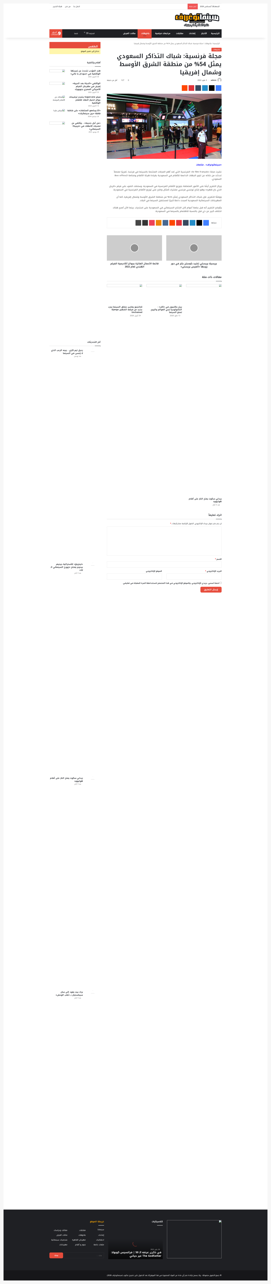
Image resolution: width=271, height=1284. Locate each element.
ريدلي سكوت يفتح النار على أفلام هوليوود (205, 500)
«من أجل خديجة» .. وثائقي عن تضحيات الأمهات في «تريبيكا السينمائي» (86, 126)
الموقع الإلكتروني (154, 571)
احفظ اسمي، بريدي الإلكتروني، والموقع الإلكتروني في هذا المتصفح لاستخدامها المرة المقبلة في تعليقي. (171, 583)
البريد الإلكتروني (213, 571)
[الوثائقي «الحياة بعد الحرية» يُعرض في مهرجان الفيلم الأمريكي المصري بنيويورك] (57, 87)
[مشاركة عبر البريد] (145, 223)
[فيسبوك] (218, 88)
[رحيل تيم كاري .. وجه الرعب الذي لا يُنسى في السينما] (92, 455)
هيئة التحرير (57, 6)
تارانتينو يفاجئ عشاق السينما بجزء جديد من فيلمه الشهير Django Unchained (125, 309)
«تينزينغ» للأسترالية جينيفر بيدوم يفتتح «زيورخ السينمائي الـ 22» (67, 567)
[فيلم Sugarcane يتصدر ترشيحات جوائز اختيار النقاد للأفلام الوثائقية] (57, 101)
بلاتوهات (145, 33)
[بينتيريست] (191, 88)
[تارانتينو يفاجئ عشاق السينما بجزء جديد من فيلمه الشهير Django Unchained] (124, 294)
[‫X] (212, 88)
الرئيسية (215, 33)
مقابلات (179, 33)
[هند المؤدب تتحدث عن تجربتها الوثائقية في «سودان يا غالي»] (57, 74)
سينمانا (101, 1229)
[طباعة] (138, 223)
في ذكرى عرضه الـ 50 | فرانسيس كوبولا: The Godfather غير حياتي (136, 1254)
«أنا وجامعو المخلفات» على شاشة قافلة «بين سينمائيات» (83, 112)
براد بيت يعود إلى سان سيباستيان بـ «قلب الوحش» (69, 993)
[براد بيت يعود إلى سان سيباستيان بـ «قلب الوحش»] (92, 1096)
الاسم (218, 559)
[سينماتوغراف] (197, 19)
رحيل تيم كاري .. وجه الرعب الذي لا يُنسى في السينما (67, 351)
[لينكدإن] (205, 88)
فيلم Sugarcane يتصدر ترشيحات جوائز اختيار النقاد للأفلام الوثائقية (84, 100)
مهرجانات (63, 1244)
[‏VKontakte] (165, 223)
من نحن (68, 6)
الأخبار (204, 33)
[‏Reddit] (184, 88)
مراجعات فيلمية (162, 33)
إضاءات (192, 33)
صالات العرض (129, 33)
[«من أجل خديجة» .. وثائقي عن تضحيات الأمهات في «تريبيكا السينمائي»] (57, 228)
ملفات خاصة (99, 1244)
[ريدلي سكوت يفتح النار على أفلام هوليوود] (204, 390)
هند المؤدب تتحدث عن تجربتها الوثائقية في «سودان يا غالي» (85, 72)
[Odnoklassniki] (158, 223)
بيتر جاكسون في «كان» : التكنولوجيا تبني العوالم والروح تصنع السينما (166, 309)
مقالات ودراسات (60, 1230)
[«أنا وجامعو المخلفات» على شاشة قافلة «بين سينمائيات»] (57, 114)
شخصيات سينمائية (59, 1240)
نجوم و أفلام (80, 1244)
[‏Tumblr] (198, 88)
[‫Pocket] (152, 223)
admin (213, 80)
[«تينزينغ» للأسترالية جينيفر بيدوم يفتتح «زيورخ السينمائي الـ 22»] (92, 669)
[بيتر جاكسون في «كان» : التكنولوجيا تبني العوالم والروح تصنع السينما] (164, 294)
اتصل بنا (76, 6)
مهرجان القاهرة (79, 1240)
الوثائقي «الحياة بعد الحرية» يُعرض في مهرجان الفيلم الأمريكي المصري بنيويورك (86, 86)
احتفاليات (100, 1240)
